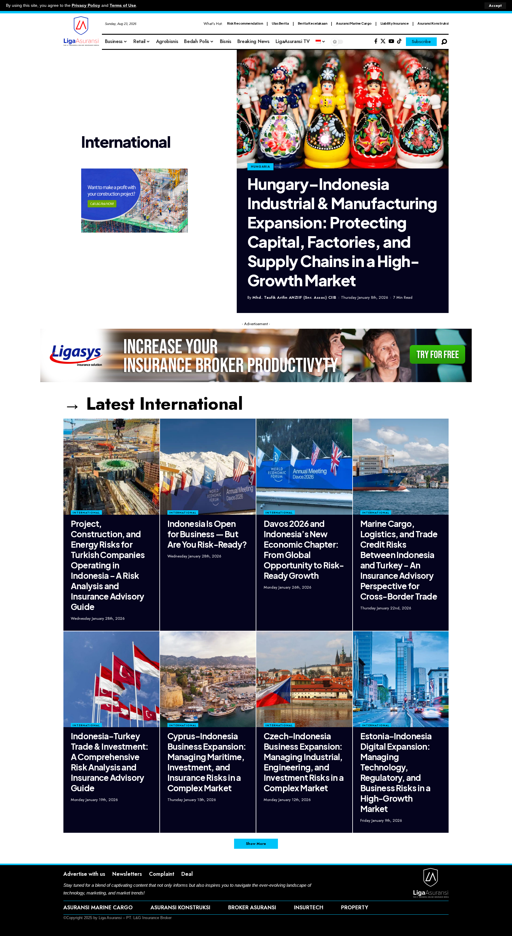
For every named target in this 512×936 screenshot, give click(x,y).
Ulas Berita (280, 23)
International (86, 512)
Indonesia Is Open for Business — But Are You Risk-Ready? (207, 533)
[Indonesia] (321, 42)
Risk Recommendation (245, 23)
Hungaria (260, 166)
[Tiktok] (399, 41)
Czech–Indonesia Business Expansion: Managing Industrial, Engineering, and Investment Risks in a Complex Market (303, 762)
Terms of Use (123, 5)
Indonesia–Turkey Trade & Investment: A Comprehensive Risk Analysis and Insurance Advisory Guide (109, 762)
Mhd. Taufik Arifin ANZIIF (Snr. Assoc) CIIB (294, 297)
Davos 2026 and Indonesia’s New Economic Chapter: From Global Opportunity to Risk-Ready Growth (304, 549)
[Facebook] (376, 41)
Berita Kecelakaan (312, 23)
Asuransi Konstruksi (433, 23)
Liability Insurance (394, 23)
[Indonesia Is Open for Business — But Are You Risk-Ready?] (208, 467)
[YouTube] (391, 41)
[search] (444, 42)
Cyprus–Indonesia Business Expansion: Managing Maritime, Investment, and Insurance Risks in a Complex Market (206, 762)
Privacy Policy (86, 5)
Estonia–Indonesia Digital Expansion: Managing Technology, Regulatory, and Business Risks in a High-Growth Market (396, 772)
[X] (383, 41)
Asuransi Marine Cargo (354, 23)
